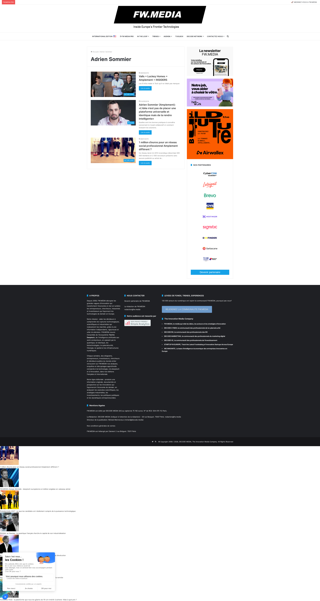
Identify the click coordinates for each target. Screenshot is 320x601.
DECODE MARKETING (172, 336)
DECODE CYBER (170, 328)
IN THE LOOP (142, 36)
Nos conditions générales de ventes (101, 426)
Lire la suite (145, 88)
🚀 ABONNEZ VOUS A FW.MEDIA (304, 2)
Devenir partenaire (210, 272)
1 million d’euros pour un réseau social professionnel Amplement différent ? (158, 146)
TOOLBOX (179, 36)
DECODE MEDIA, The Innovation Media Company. (198, 442)
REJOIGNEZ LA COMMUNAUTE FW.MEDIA (187, 309)
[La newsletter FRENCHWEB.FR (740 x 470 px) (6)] (210, 75)
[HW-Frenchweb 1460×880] (210, 106)
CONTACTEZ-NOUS (215, 36)
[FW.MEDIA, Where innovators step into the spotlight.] (160, 18)
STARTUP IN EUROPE (172, 344)
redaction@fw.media (132, 309)
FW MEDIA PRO (127, 36)
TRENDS (155, 36)
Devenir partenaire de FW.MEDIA (137, 301)
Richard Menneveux (116, 420)
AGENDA (167, 36)
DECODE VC (169, 340)
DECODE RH (169, 332)
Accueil (95, 52)
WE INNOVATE (169, 349)
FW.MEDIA (102, 301)
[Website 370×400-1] (210, 158)
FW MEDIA (168, 324)
